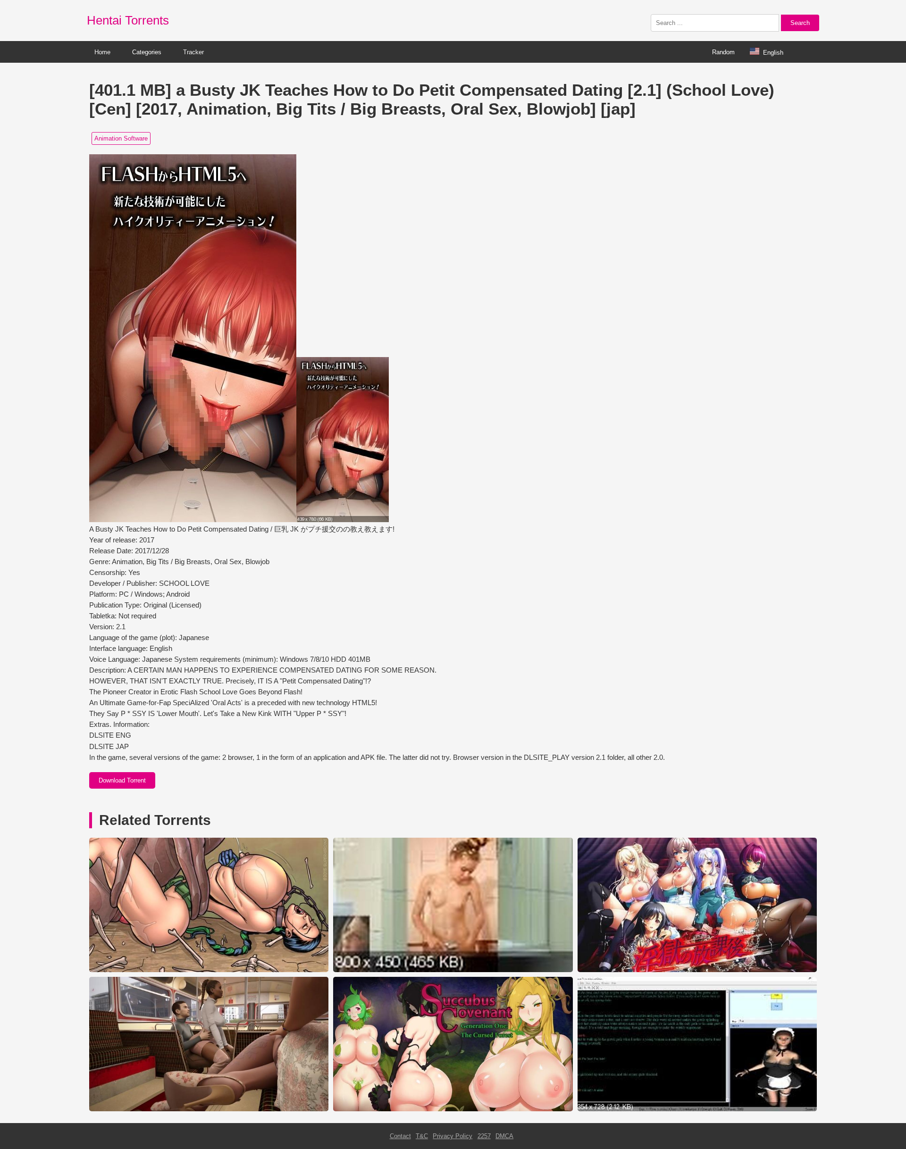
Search (800, 22)
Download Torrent (122, 780)
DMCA (504, 1136)
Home (102, 52)
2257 (484, 1136)
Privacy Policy (452, 1136)
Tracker (193, 52)
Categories (146, 52)
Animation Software (121, 138)
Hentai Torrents (128, 20)
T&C (422, 1136)
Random (723, 52)
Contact (400, 1136)
